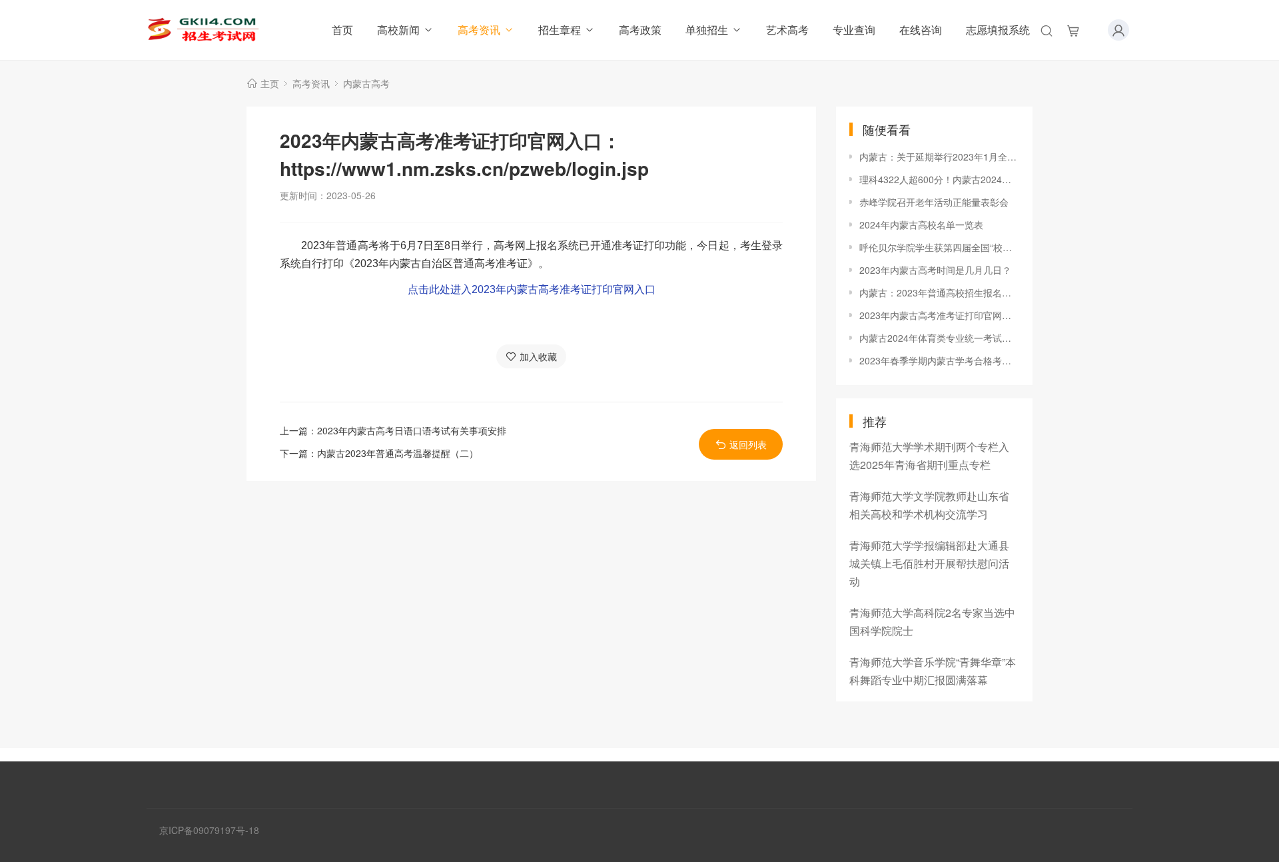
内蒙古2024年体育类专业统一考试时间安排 (939, 337)
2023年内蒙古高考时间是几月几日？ (935, 269)
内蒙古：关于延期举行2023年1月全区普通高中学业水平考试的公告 (939, 156)
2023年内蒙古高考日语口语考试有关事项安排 (411, 430)
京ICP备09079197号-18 (209, 830)
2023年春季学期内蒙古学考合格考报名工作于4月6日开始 (939, 360)
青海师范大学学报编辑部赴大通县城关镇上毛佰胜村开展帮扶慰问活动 (929, 563)
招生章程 (559, 29)
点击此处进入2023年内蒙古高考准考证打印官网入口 (531, 289)
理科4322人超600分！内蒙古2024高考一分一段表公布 (939, 179)
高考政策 (640, 29)
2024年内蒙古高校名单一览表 (921, 224)
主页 (269, 83)
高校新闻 (398, 29)
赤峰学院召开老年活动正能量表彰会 (934, 202)
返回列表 (748, 444)
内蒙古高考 (366, 83)
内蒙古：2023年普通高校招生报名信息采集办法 (939, 292)
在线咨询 (920, 29)
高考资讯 (479, 29)
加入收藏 (538, 356)
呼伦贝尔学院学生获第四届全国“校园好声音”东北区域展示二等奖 (939, 247)
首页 (342, 29)
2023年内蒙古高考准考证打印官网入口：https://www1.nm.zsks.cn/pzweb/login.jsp (939, 315)
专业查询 (854, 29)
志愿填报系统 (998, 29)
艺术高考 (787, 29)
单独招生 (706, 29)
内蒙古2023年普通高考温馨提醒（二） (397, 453)
